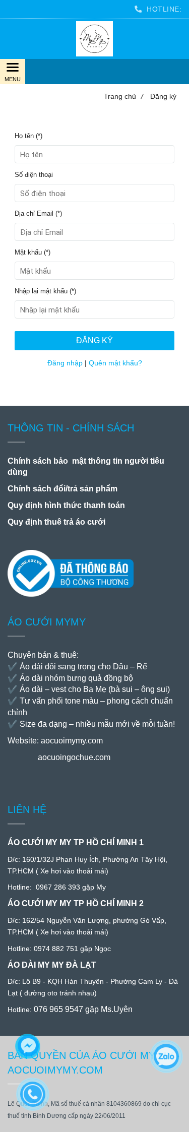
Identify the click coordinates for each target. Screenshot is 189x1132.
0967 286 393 (58, 887)
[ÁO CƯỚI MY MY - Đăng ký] (94, 38)
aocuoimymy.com (72, 740)
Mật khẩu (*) (32, 252)
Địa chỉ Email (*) (38, 213)
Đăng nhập (65, 363)
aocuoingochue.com (74, 757)
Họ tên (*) (28, 136)
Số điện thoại (34, 174)
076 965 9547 (58, 1009)
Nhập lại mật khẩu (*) (45, 291)
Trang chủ (123, 96)
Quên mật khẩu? (115, 363)
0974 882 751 (56, 949)
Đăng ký (94, 340)
